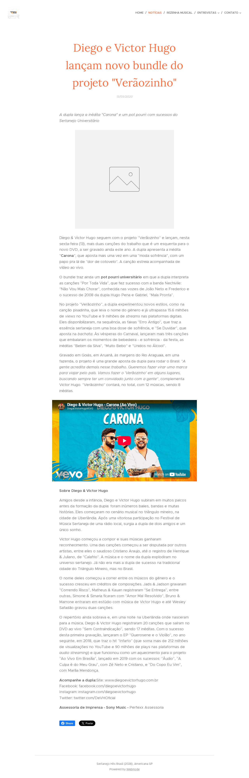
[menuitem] (140, 13)
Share (69, 723)
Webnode (133, 769)
